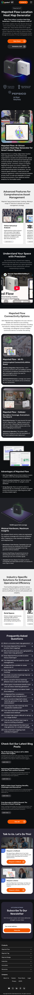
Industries (4, 961)
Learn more (8, 241)
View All (17, 821)
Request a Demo (14, 890)
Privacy (14, 981)
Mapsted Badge (6, 957)
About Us (6, 978)
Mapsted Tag (5, 953)
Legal (29, 978)
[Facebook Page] (20, 988)
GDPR (20, 981)
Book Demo (17, 41)
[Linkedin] (16, 988)
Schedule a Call (17, 46)
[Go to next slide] (29, 226)
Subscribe (17, 930)
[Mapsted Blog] (24, 988)
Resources (5, 969)
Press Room (21, 978)
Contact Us (23, 2)
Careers (13, 978)
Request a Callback (15, 862)
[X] (12, 988)
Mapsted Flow (6, 949)
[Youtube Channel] (9, 988)
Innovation (5, 965)
